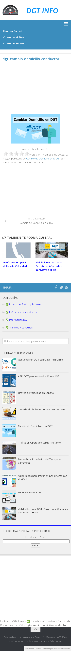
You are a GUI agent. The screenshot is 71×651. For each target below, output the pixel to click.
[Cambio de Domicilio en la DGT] (9, 430)
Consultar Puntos (13, 43)
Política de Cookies (33, 648)
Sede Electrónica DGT (30, 492)
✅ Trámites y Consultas (19, 327)
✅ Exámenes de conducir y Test (23, 312)
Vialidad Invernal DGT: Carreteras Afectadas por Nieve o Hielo (49, 266)
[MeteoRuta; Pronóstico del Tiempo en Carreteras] (9, 463)
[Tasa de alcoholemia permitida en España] (9, 414)
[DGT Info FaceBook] (56, 287)
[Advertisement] (30, 90)
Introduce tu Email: (35, 537)
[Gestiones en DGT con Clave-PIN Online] (9, 364)
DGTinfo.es (17, 621)
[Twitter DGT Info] (61, 287)
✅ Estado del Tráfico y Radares (23, 304)
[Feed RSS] (67, 287)
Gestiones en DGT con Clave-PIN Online (41, 359)
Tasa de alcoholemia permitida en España (41, 409)
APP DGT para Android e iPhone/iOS (38, 376)
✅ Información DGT (16, 319)
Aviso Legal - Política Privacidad (56, 648)
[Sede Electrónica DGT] (9, 497)
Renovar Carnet (12, 31)
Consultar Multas (13, 37)
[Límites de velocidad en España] (9, 397)
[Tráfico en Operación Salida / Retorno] (9, 447)
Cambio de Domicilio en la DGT (43, 158)
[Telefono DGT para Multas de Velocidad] (18, 250)
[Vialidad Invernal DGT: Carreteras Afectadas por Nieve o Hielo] (52, 250)
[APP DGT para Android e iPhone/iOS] (9, 380)
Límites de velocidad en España (36, 392)
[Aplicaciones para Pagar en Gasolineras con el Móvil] (9, 480)
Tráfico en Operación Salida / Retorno (39, 442)
